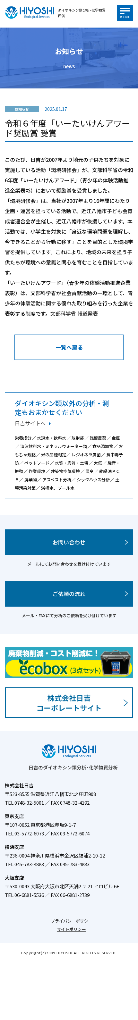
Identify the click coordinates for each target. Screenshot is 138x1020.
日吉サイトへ (30, 423)
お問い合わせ (69, 542)
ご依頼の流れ (69, 594)
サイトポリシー (71, 929)
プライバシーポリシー (71, 921)
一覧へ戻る (69, 347)
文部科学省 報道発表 (74, 313)
